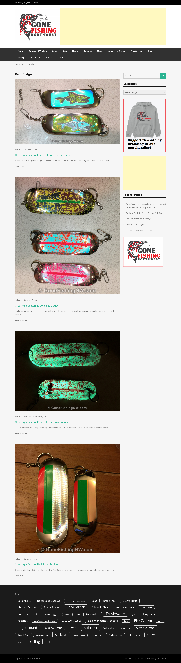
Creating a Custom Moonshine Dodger (37, 305)
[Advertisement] (113, 26)
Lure (126, 621)
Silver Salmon (145, 628)
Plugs (160, 621)
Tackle (49, 57)
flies (78, 614)
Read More (20, 166)
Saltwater (108, 628)
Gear (64, 51)
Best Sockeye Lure (76, 600)
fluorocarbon (92, 614)
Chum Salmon (52, 607)
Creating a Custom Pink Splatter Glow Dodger (41, 422)
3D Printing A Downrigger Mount (139, 230)
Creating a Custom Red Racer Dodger (37, 564)
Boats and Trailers (38, 51)
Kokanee (87, 51)
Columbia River (100, 607)
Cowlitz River (146, 607)
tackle (20, 642)
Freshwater (115, 613)
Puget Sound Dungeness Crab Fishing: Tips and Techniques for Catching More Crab (145, 206)
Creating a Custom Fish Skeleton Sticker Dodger (43, 155)
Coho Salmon (76, 607)
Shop (150, 51)
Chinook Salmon (27, 607)
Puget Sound (27, 627)
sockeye (61, 634)
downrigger (51, 614)
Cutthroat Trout (27, 614)
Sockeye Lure (115, 635)
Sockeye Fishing (96, 635)
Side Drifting (125, 628)
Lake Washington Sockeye (44, 621)
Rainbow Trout (53, 628)
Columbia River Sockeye (124, 607)
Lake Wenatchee (71, 620)
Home (75, 51)
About (21, 51)
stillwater (154, 635)
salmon (90, 627)
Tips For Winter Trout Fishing (137, 219)
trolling (34, 641)
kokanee (23, 620)
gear (134, 614)
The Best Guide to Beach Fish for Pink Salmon (145, 213)
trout (50, 642)
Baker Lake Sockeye (48, 601)
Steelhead (36, 57)
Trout (60, 57)
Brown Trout (130, 600)
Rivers (73, 627)
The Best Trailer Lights (135, 224)
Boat (94, 600)
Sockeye (22, 57)
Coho (54, 51)
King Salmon (150, 614)
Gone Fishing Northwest (155, 658)
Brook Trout (109, 600)
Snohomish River (42, 635)
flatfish (67, 614)
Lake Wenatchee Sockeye (103, 620)
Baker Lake (24, 600)
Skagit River (23, 635)
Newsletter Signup (116, 51)
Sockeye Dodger (79, 635)
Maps (99, 51)
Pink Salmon (136, 51)
